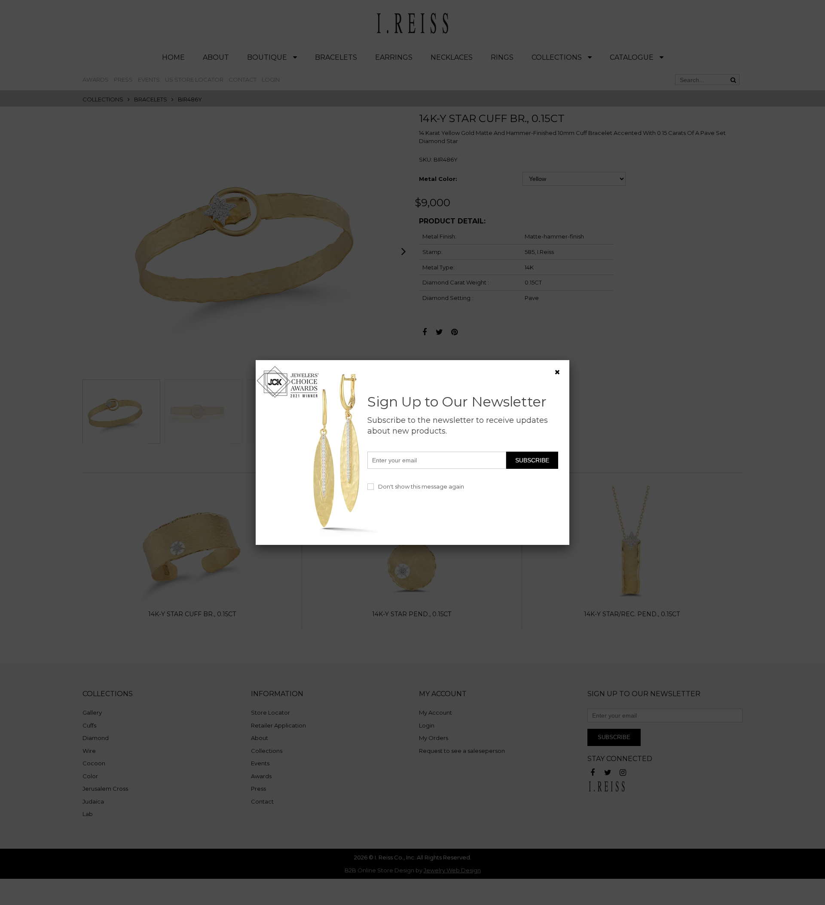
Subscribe (532, 460)
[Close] (557, 372)
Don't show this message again (421, 486)
